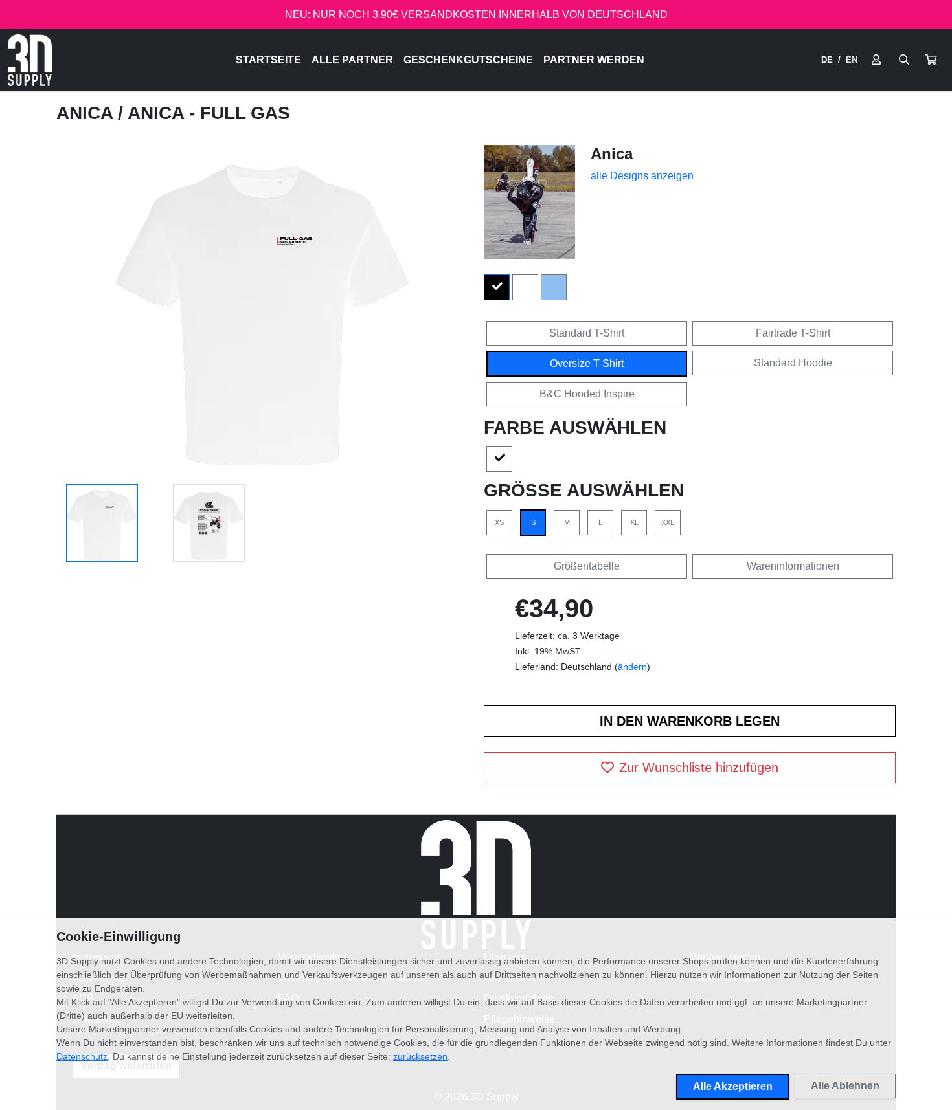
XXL (667, 522)
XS (499, 522)
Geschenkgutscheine (468, 59)
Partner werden (593, 59)
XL (634, 522)
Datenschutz (82, 1056)
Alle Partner (352, 59)
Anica (87, 113)
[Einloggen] (876, 60)
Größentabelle (587, 566)
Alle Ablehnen (845, 1085)
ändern (632, 666)
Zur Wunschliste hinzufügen (698, 767)
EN (851, 60)
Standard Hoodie (793, 362)
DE (827, 60)
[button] (930, 60)
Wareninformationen (793, 566)
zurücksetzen (420, 1056)
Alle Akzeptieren (733, 1086)
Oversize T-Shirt (587, 363)
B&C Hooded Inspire (587, 393)
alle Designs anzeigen (642, 175)
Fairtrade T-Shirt (793, 333)
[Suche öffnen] (904, 60)
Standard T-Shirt (586, 333)
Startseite (268, 59)
